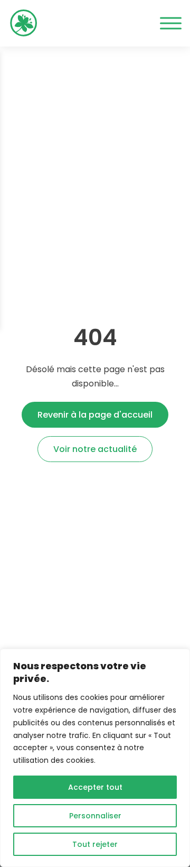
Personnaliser (95, 815)
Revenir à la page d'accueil (95, 415)
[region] (95, 758)
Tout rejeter (95, 844)
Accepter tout (95, 787)
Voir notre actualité (95, 449)
